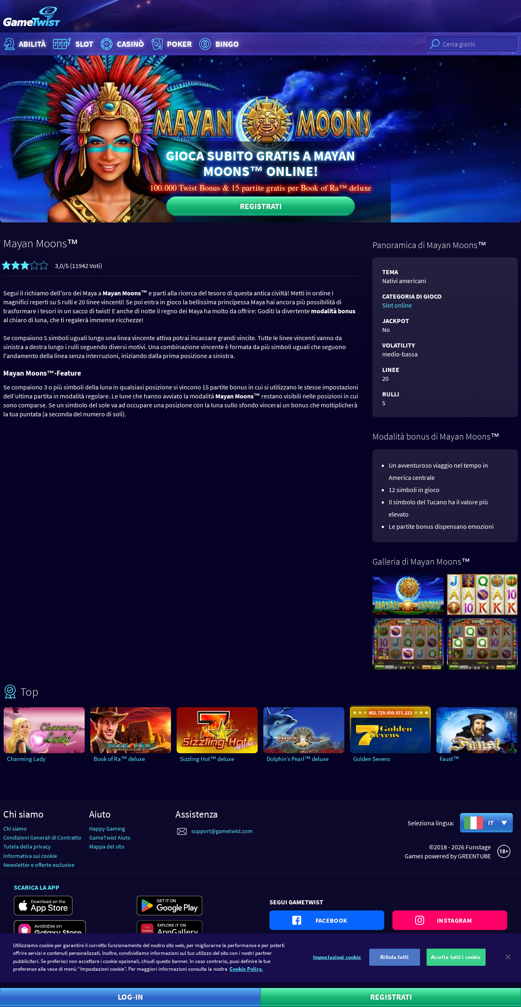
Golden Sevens (371, 759)
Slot (84, 44)
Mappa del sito (107, 846)
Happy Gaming (107, 828)
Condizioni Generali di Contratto (42, 837)
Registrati (261, 206)
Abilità (32, 44)
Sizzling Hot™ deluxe (207, 759)
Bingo (227, 44)
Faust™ (449, 759)
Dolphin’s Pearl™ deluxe (297, 759)
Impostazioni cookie (337, 957)
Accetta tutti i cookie (456, 957)
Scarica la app (36, 887)
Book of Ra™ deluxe (119, 759)
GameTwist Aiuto (110, 837)
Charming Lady (26, 759)
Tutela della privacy (27, 846)
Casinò (130, 44)
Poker (179, 44)
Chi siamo (15, 828)
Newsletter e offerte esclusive (38, 864)
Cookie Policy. (246, 968)
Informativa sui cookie (30, 856)
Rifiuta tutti (394, 957)
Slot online (397, 305)
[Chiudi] (508, 957)
